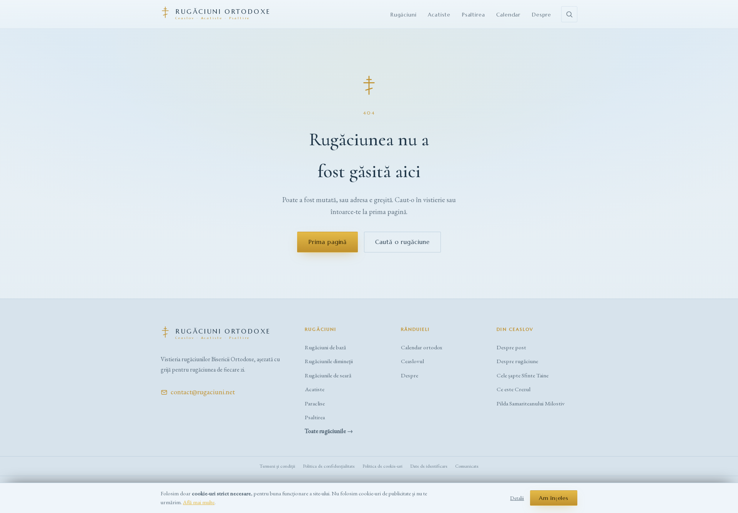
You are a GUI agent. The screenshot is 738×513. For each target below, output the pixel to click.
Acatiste (439, 15)
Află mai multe (198, 502)
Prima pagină (327, 242)
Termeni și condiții (277, 466)
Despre (541, 15)
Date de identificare (428, 466)
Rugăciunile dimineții (329, 361)
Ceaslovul (412, 361)
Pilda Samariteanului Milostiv (531, 403)
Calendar (508, 15)
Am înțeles (553, 498)
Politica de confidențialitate (329, 466)
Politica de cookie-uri (382, 466)
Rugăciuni (403, 15)
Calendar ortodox (421, 347)
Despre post (511, 347)
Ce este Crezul (513, 389)
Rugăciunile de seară (328, 375)
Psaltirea (473, 15)
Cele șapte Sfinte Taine (523, 375)
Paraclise (315, 403)
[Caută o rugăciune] (569, 14)
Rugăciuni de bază (325, 347)
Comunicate (467, 466)
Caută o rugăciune (402, 242)
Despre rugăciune (517, 361)
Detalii (517, 497)
